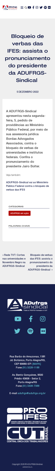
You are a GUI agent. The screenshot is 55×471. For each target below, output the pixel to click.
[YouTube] (29, 7)
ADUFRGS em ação (19, 214)
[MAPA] (36, 364)
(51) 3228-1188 (30, 368)
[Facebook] (33, 7)
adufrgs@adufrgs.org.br (32, 393)
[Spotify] (45, 7)
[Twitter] (41, 7)
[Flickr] (49, 7)
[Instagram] (37, 7)
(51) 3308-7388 (30, 386)
